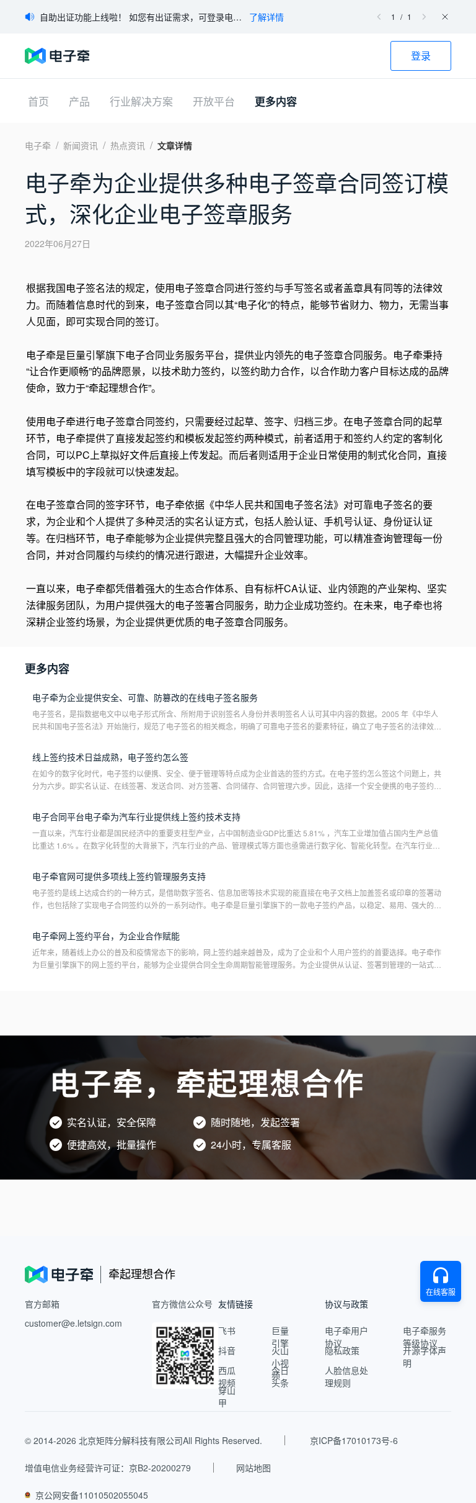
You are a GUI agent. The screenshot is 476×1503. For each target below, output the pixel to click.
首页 (38, 101)
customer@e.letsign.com (73, 1323)
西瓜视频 (227, 1376)
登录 (421, 55)
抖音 (227, 1350)
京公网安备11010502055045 (91, 1495)
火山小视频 (280, 1362)
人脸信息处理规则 (346, 1376)
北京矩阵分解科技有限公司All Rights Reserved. (170, 1440)
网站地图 (253, 1467)
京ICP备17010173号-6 (354, 1440)
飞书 (227, 1330)
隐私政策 (342, 1350)
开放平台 (214, 101)
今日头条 (280, 1376)
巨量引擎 (280, 1336)
